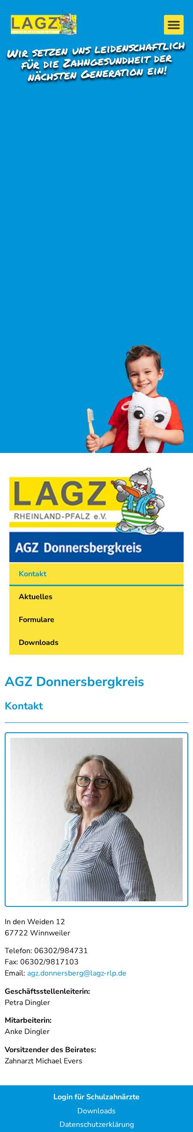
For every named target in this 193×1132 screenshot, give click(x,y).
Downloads (39, 642)
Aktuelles (35, 597)
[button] (174, 25)
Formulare (36, 620)
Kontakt (32, 574)
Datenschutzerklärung (96, 1124)
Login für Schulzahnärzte (96, 1097)
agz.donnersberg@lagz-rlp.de (76, 973)
